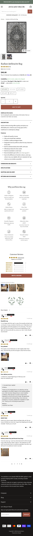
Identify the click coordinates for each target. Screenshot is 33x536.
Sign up (26, 514)
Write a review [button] (16, 276)
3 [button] (17, 464)
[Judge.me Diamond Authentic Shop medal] (11, 300)
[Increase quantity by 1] (15, 101)
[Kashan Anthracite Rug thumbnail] (3, 56)
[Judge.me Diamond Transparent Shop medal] (20, 300)
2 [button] (14, 464)
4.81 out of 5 (21, 258)
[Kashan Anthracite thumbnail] (9, 56)
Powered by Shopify (16, 533)
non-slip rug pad (24, 153)
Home (2, 19)
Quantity (3, 97)
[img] (4, 319)
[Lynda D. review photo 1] (5, 452)
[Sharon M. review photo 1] (5, 357)
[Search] (30, 11)
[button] (5, 67)
